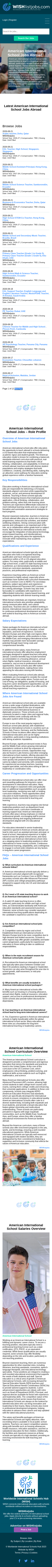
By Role (37, 1541)
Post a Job (26, 1530)
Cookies (33, 1553)
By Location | (28, 1541)
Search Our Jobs (26, 38)
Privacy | (26, 1553)
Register (13, 20)
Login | (6, 20)
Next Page (18, 389)
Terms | (18, 1553)
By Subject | (16, 1541)
